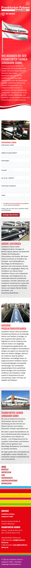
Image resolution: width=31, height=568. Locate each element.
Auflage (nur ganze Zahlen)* (9, 153)
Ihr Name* (4, 170)
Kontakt (5, 469)
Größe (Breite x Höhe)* (7, 145)
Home (3, 466)
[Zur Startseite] (15, 8)
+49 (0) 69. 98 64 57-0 (14, 530)
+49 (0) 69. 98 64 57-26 (12, 533)
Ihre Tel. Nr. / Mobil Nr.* (7, 178)
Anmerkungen (5, 160)
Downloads (6, 483)
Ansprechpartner (9, 480)
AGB (3, 475)
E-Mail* (3, 195)
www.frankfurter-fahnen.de (10, 538)
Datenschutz (7, 477)
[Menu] (28, 3)
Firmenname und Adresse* (8, 186)
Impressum (6, 472)
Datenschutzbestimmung (17, 203)
